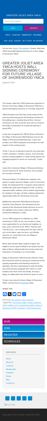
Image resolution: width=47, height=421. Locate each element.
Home (8, 359)
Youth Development (33, 308)
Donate (33, 28)
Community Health (20, 303)
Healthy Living (13, 305)
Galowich (30, 300)
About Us (9, 362)
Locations (9, 366)
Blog (24, 300)
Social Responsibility (27, 305)
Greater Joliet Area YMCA (23, 7)
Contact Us (10, 383)
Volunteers (21, 308)
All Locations (16, 300)
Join (13, 28)
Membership (11, 369)
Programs (10, 373)
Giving (8, 376)
